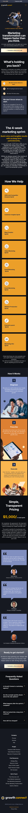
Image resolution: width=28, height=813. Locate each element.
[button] (14, 687)
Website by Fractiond (14, 807)
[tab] (14, 83)
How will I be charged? (10, 721)
